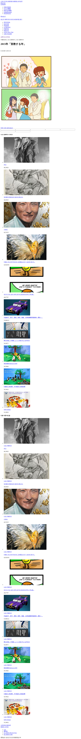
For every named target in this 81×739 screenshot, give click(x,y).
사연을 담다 (7, 27)
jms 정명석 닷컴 (8, 734)
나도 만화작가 (8, 445)
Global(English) (8, 12)
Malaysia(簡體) (8, 10)
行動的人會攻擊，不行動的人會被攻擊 (14, 386)
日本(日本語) (7, 7)
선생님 (6, 229)
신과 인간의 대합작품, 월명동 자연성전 (11, 1)
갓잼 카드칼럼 (8, 34)
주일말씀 (6, 25)
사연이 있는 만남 (8, 32)
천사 (5, 164)
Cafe (4, 3)
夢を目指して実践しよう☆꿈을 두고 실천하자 (17, 340)
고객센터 (3, 725)
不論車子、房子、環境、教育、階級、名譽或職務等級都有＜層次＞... (23, 317)
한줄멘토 (6, 29)
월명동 (6, 731)
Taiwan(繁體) (7, 8)
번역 (2, 128)
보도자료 (6, 24)
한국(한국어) (7, 13)
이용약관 (8, 725)
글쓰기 (11, 128)
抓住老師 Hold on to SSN (10, 363)
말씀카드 (6, 30)
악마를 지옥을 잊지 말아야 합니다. (13, 197)
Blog (2, 3)
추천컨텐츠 (7, 22)
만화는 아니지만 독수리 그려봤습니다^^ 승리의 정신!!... (19, 262)
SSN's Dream (7, 409)
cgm (5, 729)
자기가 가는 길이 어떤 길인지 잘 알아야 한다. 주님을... (19, 294)
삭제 (7, 128)
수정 (4, 128)
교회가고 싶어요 (5, 36)
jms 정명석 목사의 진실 (10, 733)
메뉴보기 (3, 16)
